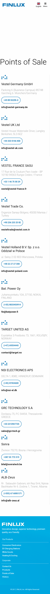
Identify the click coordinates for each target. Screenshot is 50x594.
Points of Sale (8, 573)
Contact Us (6, 566)
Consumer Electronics (11, 545)
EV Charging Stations (11, 549)
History (5, 577)
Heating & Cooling (9, 556)
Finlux (14, 5)
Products (6, 570)
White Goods (7, 552)
